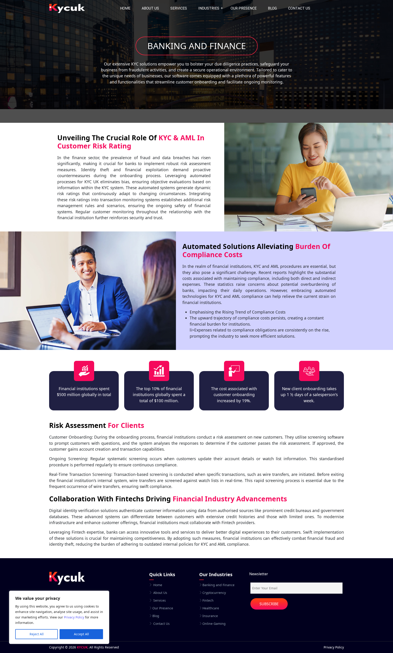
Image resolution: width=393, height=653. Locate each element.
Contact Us (161, 623)
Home (125, 8)
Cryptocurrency (214, 592)
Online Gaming (214, 623)
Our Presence (244, 8)
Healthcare (210, 608)
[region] (59, 617)
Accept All (81, 634)
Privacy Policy (74, 617)
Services (178, 8)
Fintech (208, 600)
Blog (272, 8)
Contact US (299, 8)
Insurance (210, 616)
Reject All (37, 634)
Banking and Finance (218, 585)
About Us (150, 8)
